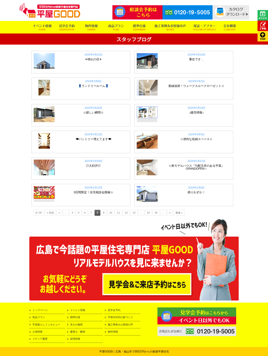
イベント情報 (77, 310)
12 (126, 212)
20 (148, 212)
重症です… (196, 59)
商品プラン (38, 317)
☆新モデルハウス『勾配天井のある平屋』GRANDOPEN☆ (196, 167)
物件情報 (113, 331)
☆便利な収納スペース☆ (196, 139)
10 (110, 212)
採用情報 (75, 338)
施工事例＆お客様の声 (120, 324)
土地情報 (37, 331)
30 (156, 212)
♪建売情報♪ (196, 112)
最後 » (179, 212)
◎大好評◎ (93, 165)
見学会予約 (114, 310)
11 (118, 212)
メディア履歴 (40, 338)
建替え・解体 (77, 331)
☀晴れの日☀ (93, 59)
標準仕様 (75, 317)
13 (134, 212)
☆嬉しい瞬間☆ (93, 112)
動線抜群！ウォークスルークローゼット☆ (196, 86)
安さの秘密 (76, 324)
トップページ (40, 310)
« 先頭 (50, 212)
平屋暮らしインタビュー (46, 324)
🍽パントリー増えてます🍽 (93, 139)
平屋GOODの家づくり (120, 317)
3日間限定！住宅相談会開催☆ (93, 192)
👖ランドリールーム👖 (93, 86)
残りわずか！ (196, 192)
